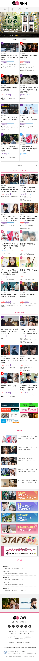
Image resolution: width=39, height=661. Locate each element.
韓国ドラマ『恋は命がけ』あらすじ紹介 (28, 295)
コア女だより (23, 155)
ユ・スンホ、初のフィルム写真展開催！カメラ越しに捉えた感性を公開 (9, 331)
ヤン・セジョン (24, 305)
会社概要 (10, 637)
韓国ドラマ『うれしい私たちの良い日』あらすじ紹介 (9, 295)
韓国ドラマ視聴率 (14, 196)
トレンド (31, 153)
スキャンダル (23, 196)
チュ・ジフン (29, 226)
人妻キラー (35, 279)
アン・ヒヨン (28, 253)
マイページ (31, 631)
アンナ (3, 196)
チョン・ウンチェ (5, 367)
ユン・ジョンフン (14, 305)
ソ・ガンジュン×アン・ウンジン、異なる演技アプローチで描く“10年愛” (29, 90)
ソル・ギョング (5, 64)
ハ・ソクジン (23, 254)
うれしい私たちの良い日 (12, 303)
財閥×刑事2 (12, 367)
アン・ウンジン (10, 96)
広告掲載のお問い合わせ (23, 633)
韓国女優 (4, 368)
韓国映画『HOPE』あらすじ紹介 (9, 386)
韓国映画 (13, 396)
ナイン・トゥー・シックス (26, 67)
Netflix (22, 303)
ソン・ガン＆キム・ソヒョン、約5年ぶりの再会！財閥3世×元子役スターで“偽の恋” (9, 218)
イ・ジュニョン (24, 126)
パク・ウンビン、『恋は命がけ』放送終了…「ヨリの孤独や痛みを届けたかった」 (9, 272)
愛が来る (29, 254)
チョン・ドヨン (12, 66)
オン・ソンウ (27, 303)
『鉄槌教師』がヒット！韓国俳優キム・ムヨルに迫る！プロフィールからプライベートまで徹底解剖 (28, 388)
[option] (10, 603)
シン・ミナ (23, 226)
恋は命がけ (8, 196)
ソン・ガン (30, 126)
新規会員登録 (24, 631)
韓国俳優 (33, 394)
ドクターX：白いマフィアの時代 (27, 66)
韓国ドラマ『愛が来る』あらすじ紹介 (28, 245)
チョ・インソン (12, 64)
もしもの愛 (4, 67)
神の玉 (32, 70)
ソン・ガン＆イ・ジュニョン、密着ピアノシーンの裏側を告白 (28, 119)
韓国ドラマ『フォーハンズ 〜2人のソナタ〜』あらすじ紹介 (28, 359)
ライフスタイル (24, 153)
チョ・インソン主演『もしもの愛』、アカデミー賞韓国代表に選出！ (9, 149)
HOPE (3, 394)
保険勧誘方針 (28, 637)
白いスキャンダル (5, 226)
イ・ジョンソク (24, 225)
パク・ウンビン (5, 279)
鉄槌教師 (29, 394)
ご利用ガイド (17, 631)
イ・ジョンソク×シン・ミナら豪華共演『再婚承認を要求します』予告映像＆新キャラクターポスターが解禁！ (28, 218)
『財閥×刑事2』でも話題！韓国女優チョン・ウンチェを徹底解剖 (9, 360)
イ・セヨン (30, 225)
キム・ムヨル (23, 394)
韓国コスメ (29, 155)
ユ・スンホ (4, 338)
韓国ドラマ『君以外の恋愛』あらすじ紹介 (9, 89)
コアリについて (8, 631)
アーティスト (10, 62)
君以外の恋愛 (12, 98)
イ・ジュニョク (5, 126)
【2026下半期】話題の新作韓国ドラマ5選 (28, 56)
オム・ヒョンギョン (6, 305)
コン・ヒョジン (28, 279)
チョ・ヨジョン (5, 66)
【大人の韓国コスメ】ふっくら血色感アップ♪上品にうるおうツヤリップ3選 (29, 149)
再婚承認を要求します (25, 70)
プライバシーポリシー (18, 637)
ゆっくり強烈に (24, 68)
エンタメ (4, 62)
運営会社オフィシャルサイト (23, 642)
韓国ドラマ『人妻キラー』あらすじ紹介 (28, 271)
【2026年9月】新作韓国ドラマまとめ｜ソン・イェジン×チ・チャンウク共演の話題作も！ (28, 189)
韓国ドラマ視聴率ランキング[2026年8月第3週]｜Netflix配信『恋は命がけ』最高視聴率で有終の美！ (9, 189)
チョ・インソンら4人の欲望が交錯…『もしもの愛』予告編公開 (9, 57)
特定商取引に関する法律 (19, 638)
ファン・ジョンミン (6, 396)
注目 (22, 62)
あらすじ (4, 96)
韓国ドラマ (4, 99)
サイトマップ (12, 642)
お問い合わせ (13, 633)
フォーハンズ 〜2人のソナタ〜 (27, 127)
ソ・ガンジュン (5, 98)
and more (19, 165)
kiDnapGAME (24, 64)
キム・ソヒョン (5, 225)
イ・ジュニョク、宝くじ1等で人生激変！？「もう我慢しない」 (9, 119)
